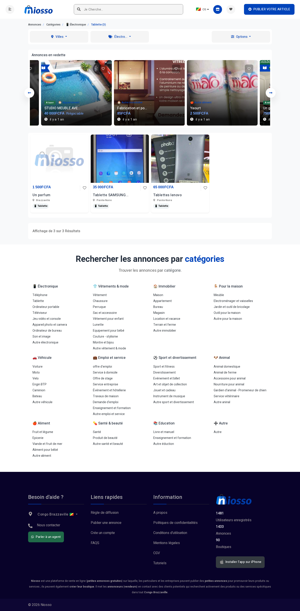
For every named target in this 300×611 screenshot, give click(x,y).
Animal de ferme (225, 372)
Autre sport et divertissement (173, 402)
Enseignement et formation (112, 408)
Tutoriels (159, 563)
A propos (160, 512)
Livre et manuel (163, 432)
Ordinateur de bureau (47, 330)
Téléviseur (40, 313)
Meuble (219, 295)
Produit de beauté (105, 438)
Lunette (98, 324)
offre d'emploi (102, 366)
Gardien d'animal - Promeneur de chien (240, 390)
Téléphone (40, 295)
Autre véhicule (42, 402)
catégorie (172, 270)
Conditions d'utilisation (170, 533)
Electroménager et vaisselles (233, 301)
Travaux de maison (106, 396)
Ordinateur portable (46, 307)
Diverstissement (164, 372)
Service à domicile (105, 372)
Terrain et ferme (164, 324)
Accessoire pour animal (230, 378)
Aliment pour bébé (45, 449)
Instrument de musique (169, 396)
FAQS (95, 543)
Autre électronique (45, 342)
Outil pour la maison (227, 313)
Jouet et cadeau (164, 390)
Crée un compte (103, 533)
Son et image (42, 336)
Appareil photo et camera (50, 324)
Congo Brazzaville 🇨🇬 (56, 514)
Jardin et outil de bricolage (232, 307)
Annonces (34, 24)
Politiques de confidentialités (175, 522)
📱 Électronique (76, 24)
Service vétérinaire (226, 396)
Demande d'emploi (105, 402)
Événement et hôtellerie (109, 390)
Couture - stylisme (105, 336)
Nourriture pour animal (229, 384)
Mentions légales (166, 543)
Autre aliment (42, 455)
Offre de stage (103, 378)
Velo (36, 378)
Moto (36, 372)
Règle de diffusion (105, 512)
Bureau (158, 307)
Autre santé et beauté (108, 444)
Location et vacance (166, 318)
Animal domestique (227, 366)
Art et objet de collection (170, 384)
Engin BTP (40, 384)
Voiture (38, 366)
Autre (218, 432)
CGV (156, 553)
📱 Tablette (40, 206)
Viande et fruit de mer (47, 444)
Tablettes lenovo (167, 195)
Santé (97, 432)
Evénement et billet (166, 378)
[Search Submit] (79, 9)
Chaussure (100, 301)
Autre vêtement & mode (109, 348)
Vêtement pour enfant (108, 318)
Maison (158, 295)
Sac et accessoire (105, 313)
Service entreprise (105, 384)
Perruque (99, 307)
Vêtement (100, 295)
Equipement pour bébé (108, 330)
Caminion (39, 390)
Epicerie (38, 438)
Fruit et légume (43, 432)
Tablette (38, 301)
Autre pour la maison (228, 318)
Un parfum (42, 195)
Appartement (162, 301)
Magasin (159, 313)
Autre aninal (222, 402)
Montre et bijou (103, 342)
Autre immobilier (164, 330)
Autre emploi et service (109, 414)
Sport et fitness (164, 366)
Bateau (37, 396)
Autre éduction (163, 444)
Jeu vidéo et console (47, 318)
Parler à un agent (48, 537)
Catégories (53, 24)
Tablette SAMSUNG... (111, 195)
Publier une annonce (106, 522)
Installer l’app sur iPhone (243, 562)
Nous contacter (48, 525)
